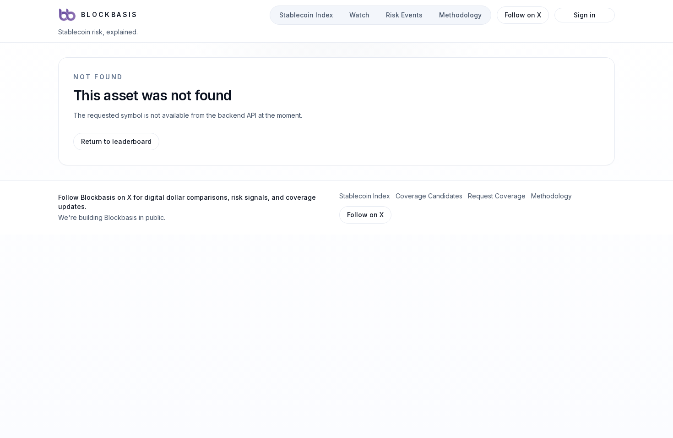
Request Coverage (497, 196)
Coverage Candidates (429, 196)
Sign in (585, 15)
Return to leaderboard (116, 141)
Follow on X (523, 15)
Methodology (460, 15)
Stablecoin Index (306, 15)
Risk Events (404, 15)
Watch (359, 15)
